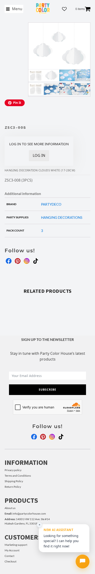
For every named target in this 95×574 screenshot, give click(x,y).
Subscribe (47, 390)
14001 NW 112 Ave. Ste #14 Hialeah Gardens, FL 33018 (27, 521)
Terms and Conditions (18, 475)
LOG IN (39, 155)
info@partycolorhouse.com (25, 513)
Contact (9, 556)
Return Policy (13, 486)
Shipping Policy (14, 481)
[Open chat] (82, 561)
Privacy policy (13, 470)
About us (10, 508)
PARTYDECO (51, 204)
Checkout (10, 561)
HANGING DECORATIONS (61, 217)
